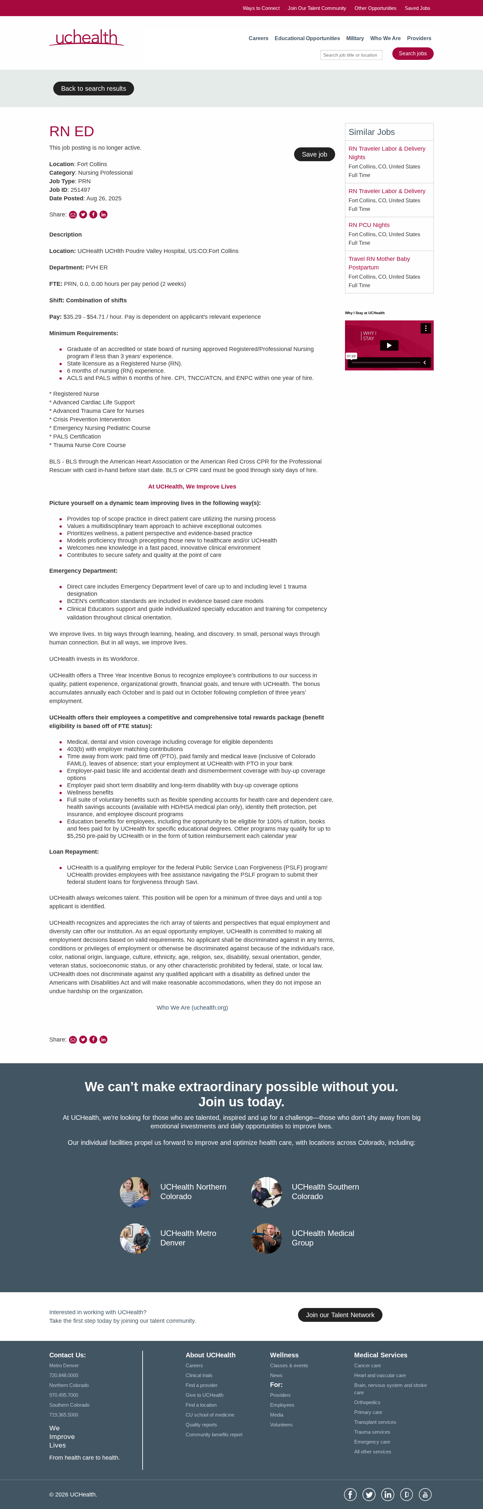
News (276, 1375)
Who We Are (385, 38)
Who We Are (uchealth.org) (192, 1007)
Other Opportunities (376, 8)
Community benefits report (214, 1434)
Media (276, 1415)
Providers (419, 38)
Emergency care (372, 1442)
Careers (258, 38)
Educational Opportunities (307, 38)
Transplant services (375, 1422)
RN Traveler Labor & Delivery (387, 191)
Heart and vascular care (380, 1375)
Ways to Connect (261, 8)
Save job (314, 154)
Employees (282, 1405)
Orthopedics (367, 1402)
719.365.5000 (63, 1415)
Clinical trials (199, 1375)
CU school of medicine (210, 1415)
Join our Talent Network (340, 1315)
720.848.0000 (63, 1375)
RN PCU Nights (369, 225)
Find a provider (202, 1385)
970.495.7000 (63, 1395)
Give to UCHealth (204, 1395)
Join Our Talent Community (317, 8)
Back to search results (93, 88)
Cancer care (367, 1365)
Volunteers (281, 1424)
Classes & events (289, 1365)
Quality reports (201, 1424)
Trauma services (372, 1432)
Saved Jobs (417, 8)
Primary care (368, 1412)
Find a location (201, 1405)
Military (355, 38)
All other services (372, 1451)
